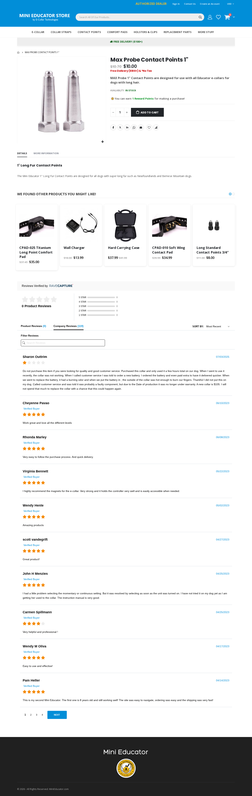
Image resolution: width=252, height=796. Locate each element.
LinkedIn (127, 127)
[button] (102, 142)
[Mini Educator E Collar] (45, 17)
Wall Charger (74, 247)
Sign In (176, 3)
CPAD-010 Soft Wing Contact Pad (168, 249)
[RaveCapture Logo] (60, 286)
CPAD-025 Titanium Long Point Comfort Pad (36, 252)
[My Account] (210, 17)
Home (18, 52)
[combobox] (140, 17)
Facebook (113, 127)
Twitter (120, 127)
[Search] (200, 17)
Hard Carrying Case (123, 247)
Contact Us (190, 3)
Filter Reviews (30, 335)
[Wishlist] (218, 17)
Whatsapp (134, 127)
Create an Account (210, 3)
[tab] (22, 153)
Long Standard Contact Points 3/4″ (212, 249)
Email (141, 127)
